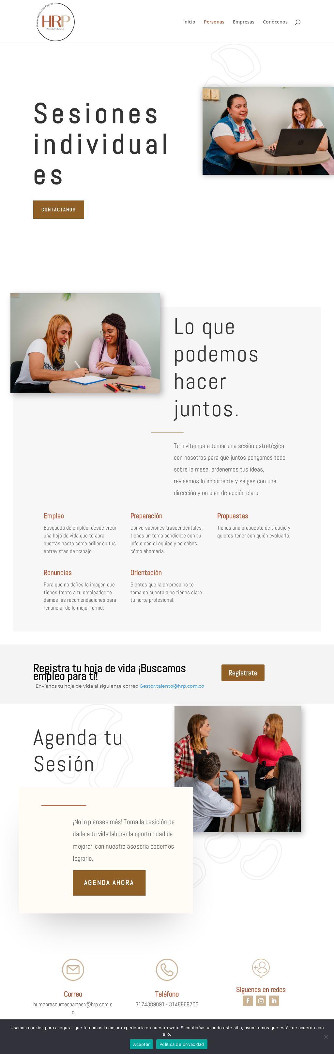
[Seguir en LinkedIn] (274, 1001)
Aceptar (141, 1044)
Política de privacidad (181, 1044)
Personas (214, 22)
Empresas (243, 22)
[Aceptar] (326, 1036)
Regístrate (243, 672)
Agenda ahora (109, 883)
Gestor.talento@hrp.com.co (172, 686)
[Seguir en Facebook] (248, 1001)
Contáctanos (58, 209)
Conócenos (275, 22)
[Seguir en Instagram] (261, 1001)
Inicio (189, 22)
